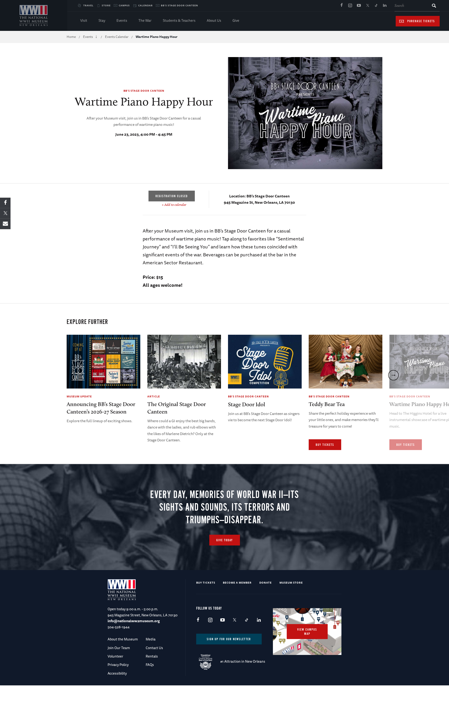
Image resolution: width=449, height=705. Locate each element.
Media (151, 639)
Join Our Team (119, 647)
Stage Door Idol (246, 404)
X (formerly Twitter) (367, 5)
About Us (214, 20)
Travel (88, 5)
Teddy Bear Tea (327, 404)
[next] (393, 375)
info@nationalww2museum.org (134, 621)
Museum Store (291, 583)
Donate (265, 583)
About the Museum (123, 639)
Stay (101, 20)
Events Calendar (116, 36)
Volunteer (115, 656)
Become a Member (237, 583)
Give (235, 20)
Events (121, 20)
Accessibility (117, 673)
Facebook (341, 5)
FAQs (150, 664)
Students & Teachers (179, 20)
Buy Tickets (325, 445)
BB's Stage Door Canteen (179, 5)
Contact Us (154, 647)
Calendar (145, 5)
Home (71, 36)
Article (153, 396)
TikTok (376, 5)
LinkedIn (384, 5)
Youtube (358, 5)
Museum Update (79, 396)
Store (106, 5)
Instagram (350, 5)
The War (145, 20)
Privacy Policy (118, 664)
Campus (124, 5)
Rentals (152, 656)
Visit (83, 20)
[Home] (33, 15)
